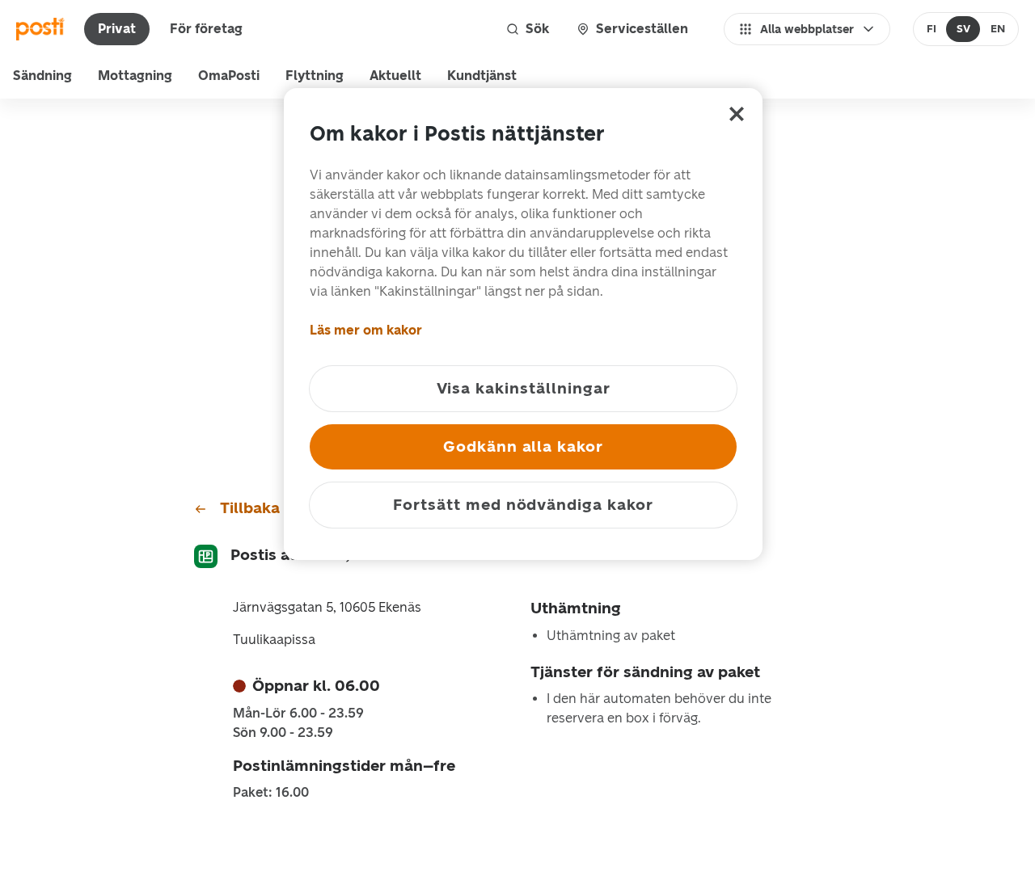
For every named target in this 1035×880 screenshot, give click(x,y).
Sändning (42, 75)
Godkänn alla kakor (523, 446)
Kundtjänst (482, 75)
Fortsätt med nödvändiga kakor (523, 504)
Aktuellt (395, 75)
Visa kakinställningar (523, 388)
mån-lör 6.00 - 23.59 (298, 713)
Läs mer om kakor (366, 330)
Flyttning (314, 75)
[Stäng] (736, 114)
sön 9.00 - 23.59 (283, 732)
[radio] (932, 29)
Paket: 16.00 (271, 792)
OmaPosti (229, 75)
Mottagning (135, 75)
